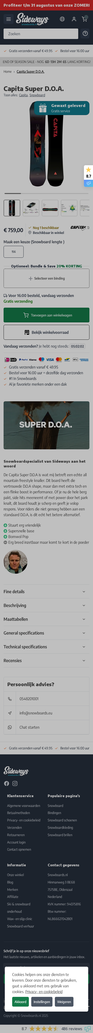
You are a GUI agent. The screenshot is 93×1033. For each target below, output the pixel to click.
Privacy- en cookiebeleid (43, 991)
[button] (46, 516)
